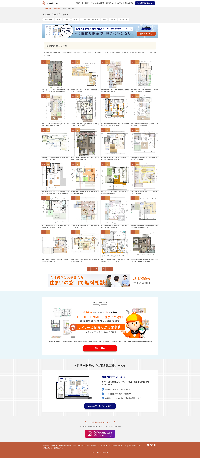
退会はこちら (58, 448)
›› (111, 269)
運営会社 (46, 445)
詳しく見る (100, 348)
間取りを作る (89, 3)
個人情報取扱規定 (79, 445)
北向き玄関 (123, 19)
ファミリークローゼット (90, 19)
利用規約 (54, 445)
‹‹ (88, 269)
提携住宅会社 (110, 3)
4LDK (75, 19)
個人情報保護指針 (65, 445)
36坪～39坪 (48, 19)
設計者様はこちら (134, 445)
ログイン (119, 3)
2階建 (67, 19)
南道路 (113, 19)
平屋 (58, 19)
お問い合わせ (91, 445)
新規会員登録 (129, 3)
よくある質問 (99, 3)
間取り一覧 (79, 3)
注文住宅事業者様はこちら (145, 3)
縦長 (104, 19)
